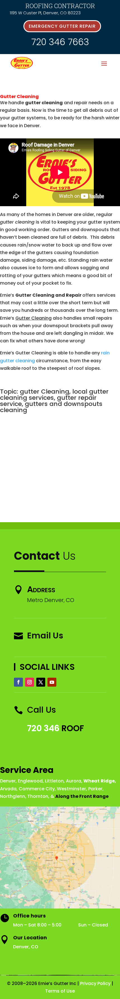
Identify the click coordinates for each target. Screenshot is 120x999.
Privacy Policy (95, 983)
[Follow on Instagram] (29, 682)
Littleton (54, 781)
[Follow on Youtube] (51, 682)
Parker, (96, 789)
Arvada (8, 789)
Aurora (73, 781)
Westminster (71, 789)
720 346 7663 (60, 42)
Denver (8, 781)
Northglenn (12, 796)
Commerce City (37, 789)
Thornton (37, 796)
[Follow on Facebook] (18, 682)
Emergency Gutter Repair (62, 26)
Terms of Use (60, 991)
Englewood (30, 781)
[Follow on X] (40, 682)
